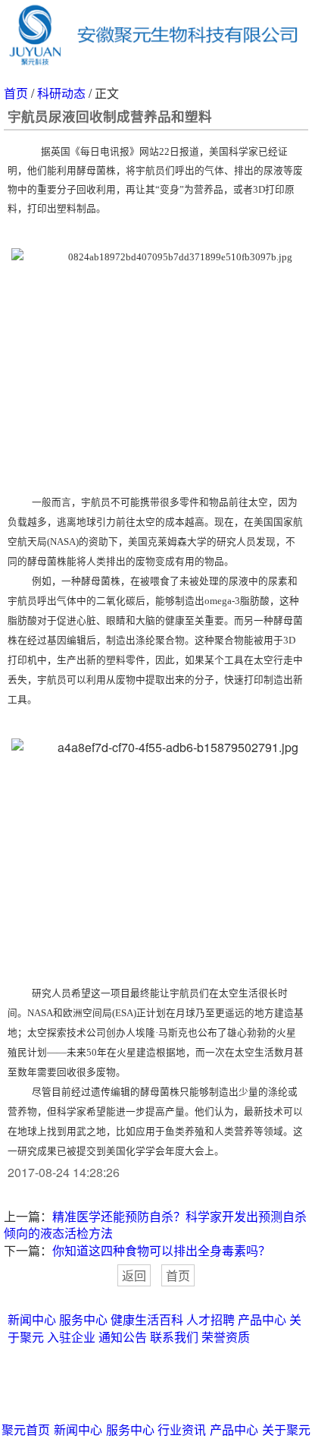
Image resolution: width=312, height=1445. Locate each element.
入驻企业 (71, 1337)
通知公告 (122, 1337)
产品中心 (262, 1319)
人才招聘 (210, 1319)
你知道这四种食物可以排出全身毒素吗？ (161, 1250)
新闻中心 (32, 1319)
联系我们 (174, 1337)
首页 (16, 93)
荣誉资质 (225, 1337)
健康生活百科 (147, 1319)
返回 (134, 1275)
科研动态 (61, 93)
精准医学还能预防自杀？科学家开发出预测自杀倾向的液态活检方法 (155, 1224)
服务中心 (83, 1319)
